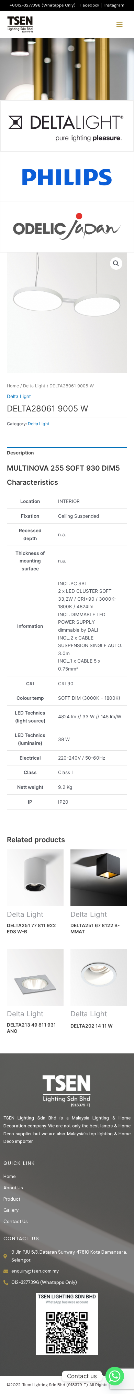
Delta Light (34, 385)
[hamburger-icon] (119, 24)
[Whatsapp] (114, 1376)
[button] (116, 263)
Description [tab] (20, 452)
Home (13, 385)
